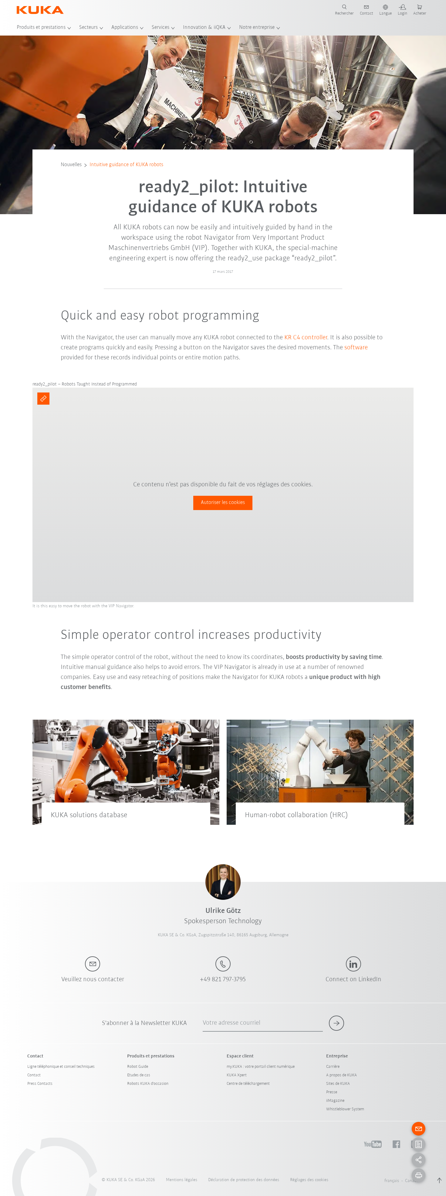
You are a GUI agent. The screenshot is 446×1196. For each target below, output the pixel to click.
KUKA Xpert (237, 1075)
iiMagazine (335, 1100)
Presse (331, 1092)
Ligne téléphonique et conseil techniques (61, 1066)
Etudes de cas (138, 1075)
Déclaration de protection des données (243, 1180)
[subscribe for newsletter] (336, 1023)
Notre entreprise (257, 27)
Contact (34, 1075)
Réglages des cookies (309, 1180)
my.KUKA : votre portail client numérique (261, 1066)
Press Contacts (39, 1083)
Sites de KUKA (338, 1083)
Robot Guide (137, 1066)
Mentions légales (181, 1180)
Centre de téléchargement (248, 1083)
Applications (124, 27)
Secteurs (88, 27)
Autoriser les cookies (223, 502)
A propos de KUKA (341, 1075)
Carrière (333, 1066)
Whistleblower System (345, 1109)
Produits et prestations (41, 27)
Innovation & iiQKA (204, 27)
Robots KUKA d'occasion (147, 1083)
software (356, 347)
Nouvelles (71, 165)
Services (160, 27)
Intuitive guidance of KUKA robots (126, 165)
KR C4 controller (305, 337)
